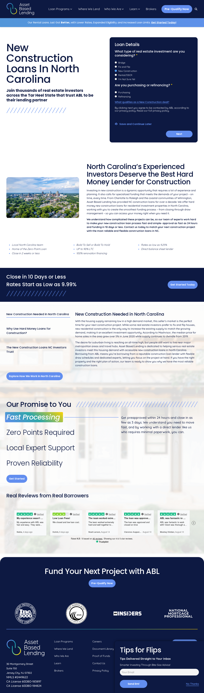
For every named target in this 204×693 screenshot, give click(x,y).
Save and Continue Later (135, 124)
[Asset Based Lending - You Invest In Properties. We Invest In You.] (20, 9)
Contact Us (98, 663)
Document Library (103, 648)
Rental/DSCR (125, 75)
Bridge (121, 62)
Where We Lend (89, 9)
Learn (133, 9)
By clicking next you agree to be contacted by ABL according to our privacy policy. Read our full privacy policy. (152, 109)
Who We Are (112, 9)
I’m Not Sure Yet (126, 79)
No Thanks (192, 683)
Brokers (151, 9)
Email (122, 672)
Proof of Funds (101, 656)
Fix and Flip (124, 66)
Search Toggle (196, 9)
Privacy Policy (100, 670)
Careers (97, 641)
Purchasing (124, 92)
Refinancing (124, 96)
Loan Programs (58, 9)
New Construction (127, 71)
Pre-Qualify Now (177, 9)
